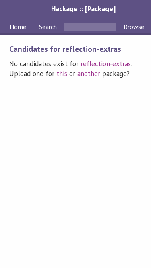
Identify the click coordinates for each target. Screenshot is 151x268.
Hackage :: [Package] (83, 8)
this (61, 73)
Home (18, 27)
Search (48, 27)
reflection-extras (106, 63)
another (88, 73)
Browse (134, 27)
